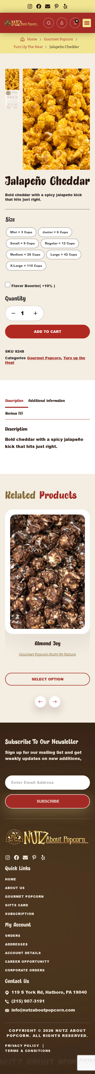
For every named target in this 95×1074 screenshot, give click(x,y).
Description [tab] (14, 400)
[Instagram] (29, 6)
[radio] (21, 232)
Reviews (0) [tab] (14, 413)
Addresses (16, 944)
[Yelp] (65, 6)
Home (32, 39)
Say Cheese (62, 654)
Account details (23, 953)
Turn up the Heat (28, 47)
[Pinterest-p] (56, 6)
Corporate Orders (25, 970)
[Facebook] (38, 6)
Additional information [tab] (46, 400)
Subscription (19, 914)
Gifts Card (16, 905)
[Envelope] (47, 6)
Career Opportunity (27, 961)
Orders (13, 935)
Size (10, 219)
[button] (86, 23)
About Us (15, 888)
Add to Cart (47, 331)
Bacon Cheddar (47, 643)
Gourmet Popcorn (58, 39)
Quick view (47, 612)
